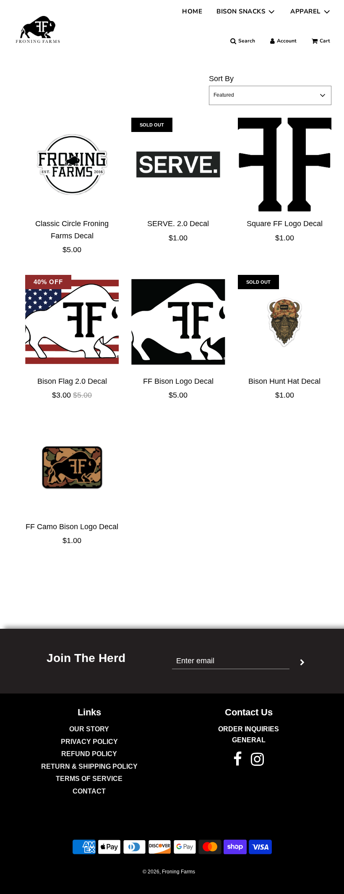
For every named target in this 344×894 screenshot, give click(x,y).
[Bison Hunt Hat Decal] (284, 322)
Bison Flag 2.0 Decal (72, 381)
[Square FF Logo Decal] (284, 164)
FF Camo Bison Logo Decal (72, 526)
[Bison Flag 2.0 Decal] (72, 322)
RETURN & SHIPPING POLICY (89, 766)
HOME (192, 11)
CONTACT (89, 791)
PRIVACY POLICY (89, 741)
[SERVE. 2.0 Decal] (178, 164)
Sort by (221, 78)
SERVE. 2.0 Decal (178, 223)
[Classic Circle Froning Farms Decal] (72, 164)
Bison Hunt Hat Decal (284, 381)
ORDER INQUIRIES (248, 729)
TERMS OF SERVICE (89, 778)
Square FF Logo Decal (285, 223)
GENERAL (249, 740)
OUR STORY (89, 729)
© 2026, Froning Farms (169, 872)
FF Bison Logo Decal (178, 381)
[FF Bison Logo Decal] (178, 322)
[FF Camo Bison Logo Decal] (72, 467)
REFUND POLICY (89, 753)
